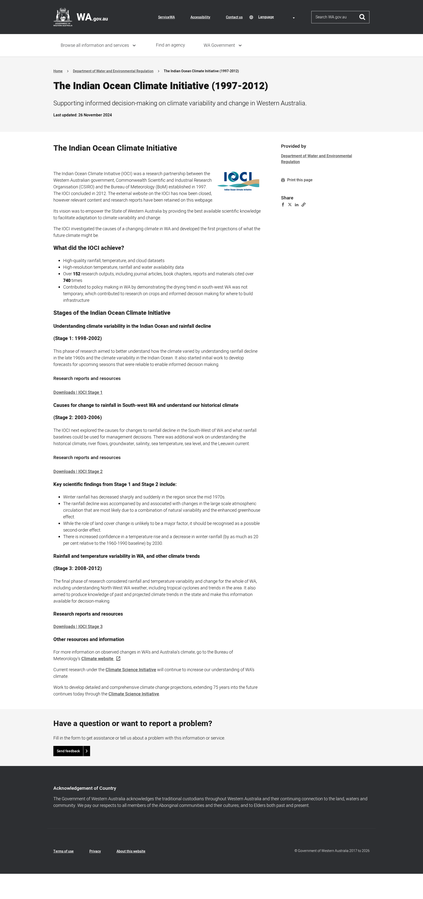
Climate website (97, 659)
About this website (131, 851)
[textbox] (277, 17)
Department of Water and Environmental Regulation (113, 71)
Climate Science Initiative (131, 670)
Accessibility (200, 17)
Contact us (234, 17)
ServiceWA (166, 17)
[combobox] (277, 17)
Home (58, 71)
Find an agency (170, 45)
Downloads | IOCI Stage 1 (78, 392)
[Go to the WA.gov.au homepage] (80, 17)
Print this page (299, 180)
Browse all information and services (95, 45)
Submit (362, 17)
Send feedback (68, 751)
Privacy (95, 851)
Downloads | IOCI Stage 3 (78, 626)
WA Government (219, 45)
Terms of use (63, 851)
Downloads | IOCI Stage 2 (78, 471)
